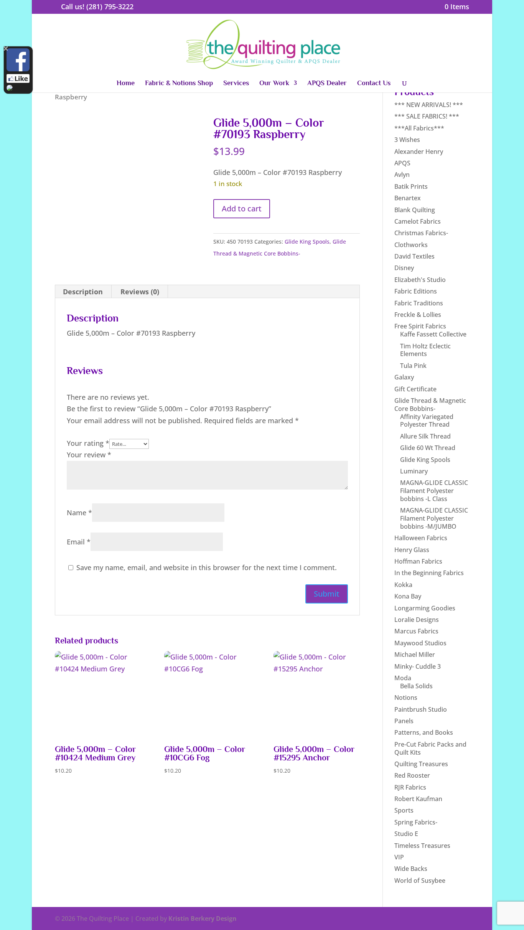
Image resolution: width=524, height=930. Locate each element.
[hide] (6, 48)
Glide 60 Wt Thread (427, 448)
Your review (89, 454)
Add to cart (242, 208)
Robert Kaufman (418, 799)
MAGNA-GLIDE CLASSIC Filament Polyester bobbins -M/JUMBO (434, 518)
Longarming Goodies (424, 608)
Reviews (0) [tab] (139, 291)
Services (236, 83)
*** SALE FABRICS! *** (426, 116)
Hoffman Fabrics (418, 561)
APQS (402, 163)
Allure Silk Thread (425, 436)
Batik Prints (411, 186)
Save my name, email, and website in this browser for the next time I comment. (206, 567)
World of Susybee (419, 880)
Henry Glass (411, 550)
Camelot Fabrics (417, 221)
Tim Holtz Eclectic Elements (425, 350)
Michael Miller (414, 654)
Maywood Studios (420, 643)
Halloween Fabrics (420, 538)
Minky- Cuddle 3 (417, 666)
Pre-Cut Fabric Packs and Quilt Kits (430, 748)
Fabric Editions (415, 291)
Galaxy (404, 377)
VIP (399, 857)
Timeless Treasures (422, 845)
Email (79, 541)
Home (126, 83)
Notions (405, 697)
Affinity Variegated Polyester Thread (426, 420)
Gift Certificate (415, 389)
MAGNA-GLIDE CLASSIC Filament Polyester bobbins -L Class (434, 490)
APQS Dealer (327, 83)
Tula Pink (413, 365)
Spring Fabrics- (415, 822)
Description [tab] (83, 291)
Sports (404, 810)
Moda (402, 678)
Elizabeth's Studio (420, 279)
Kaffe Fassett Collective (433, 334)
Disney (404, 268)
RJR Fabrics (410, 787)
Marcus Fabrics (416, 631)
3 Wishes (407, 139)
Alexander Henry (418, 151)
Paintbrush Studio (420, 709)
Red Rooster (412, 775)
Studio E (406, 833)
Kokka (403, 584)
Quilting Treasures (421, 764)
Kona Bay (407, 596)
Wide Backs (410, 868)
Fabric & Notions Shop (179, 83)
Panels (404, 721)
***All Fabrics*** (419, 128)
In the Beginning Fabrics (429, 573)
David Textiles (414, 256)
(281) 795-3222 (109, 6)
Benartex (407, 198)
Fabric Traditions (418, 303)
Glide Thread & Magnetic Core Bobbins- (430, 404)
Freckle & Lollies (417, 314)
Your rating (88, 443)
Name (79, 512)
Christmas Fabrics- (421, 233)
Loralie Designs (416, 619)
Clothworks (411, 245)
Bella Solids (416, 686)
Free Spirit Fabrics (420, 326)
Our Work (274, 83)
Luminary (414, 471)
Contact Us (374, 83)
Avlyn (402, 174)
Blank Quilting (414, 210)
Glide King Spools (307, 241)
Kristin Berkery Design (202, 918)
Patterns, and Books (423, 732)
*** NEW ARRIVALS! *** (428, 105)
